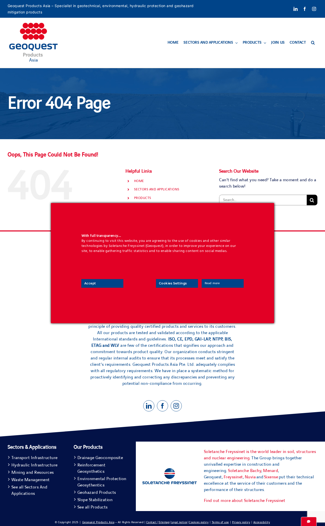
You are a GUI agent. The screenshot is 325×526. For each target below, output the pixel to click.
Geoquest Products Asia (98, 522)
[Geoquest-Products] (33, 25)
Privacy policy (241, 522)
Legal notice (179, 522)
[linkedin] (296, 9)
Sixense (271, 477)
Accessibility (261, 522)
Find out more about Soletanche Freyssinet (244, 500)
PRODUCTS (142, 198)
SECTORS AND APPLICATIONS (157, 189)
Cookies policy (198, 522)
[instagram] (314, 9)
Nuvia (250, 477)
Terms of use (220, 522)
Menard (270, 471)
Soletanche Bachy (244, 471)
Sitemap (164, 522)
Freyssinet (233, 477)
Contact (151, 522)
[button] (312, 43)
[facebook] (305, 9)
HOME (139, 181)
